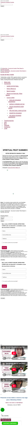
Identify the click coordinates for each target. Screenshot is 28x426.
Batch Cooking (14, 181)
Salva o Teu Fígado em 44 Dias (14, 171)
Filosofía (14, 191)
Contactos (14, 192)
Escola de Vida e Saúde (7, 74)
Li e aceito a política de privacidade (10, 242)
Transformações (14, 187)
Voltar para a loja (6, 420)
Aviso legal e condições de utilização (14, 196)
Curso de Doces (14, 176)
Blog (14, 190)
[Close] (1, 361)
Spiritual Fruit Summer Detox (14, 182)
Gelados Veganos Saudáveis (14, 180)
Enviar (4, 248)
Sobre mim (14, 185)
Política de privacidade (14, 197)
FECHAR (2, 259)
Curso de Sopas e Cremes (14, 175)
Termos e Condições (14, 200)
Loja (14, 188)
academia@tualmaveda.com (14, 170)
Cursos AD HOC (11, 167)
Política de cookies (14, 199)
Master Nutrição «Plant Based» (14, 172)
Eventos (14, 186)
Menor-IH (17, 167)
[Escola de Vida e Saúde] (14, 69)
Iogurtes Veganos (14, 178)
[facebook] (13, 193)
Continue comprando (10, 423)
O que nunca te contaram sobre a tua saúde (14, 183)
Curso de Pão (14, 177)
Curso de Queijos (14, 174)
